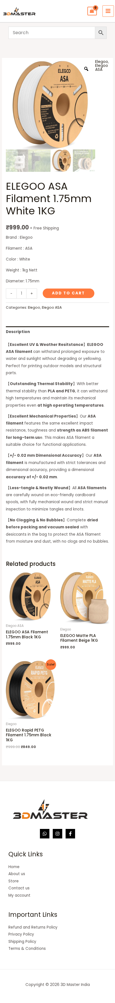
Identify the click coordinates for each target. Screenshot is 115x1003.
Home (14, 867)
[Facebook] (70, 833)
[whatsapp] (44, 833)
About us (16, 874)
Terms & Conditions (27, 948)
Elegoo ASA (101, 67)
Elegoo (101, 61)
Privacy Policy (21, 934)
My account (19, 895)
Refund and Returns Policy (33, 927)
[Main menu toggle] (108, 11)
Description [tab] (18, 331)
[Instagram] (57, 833)
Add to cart (68, 293)
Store (13, 881)
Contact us (19, 888)
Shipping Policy (22, 941)
